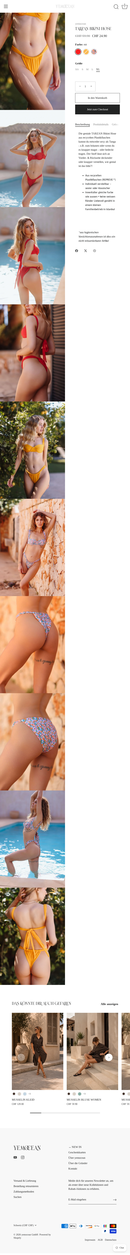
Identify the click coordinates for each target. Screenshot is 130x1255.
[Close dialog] (123, 589)
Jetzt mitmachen (34, 649)
